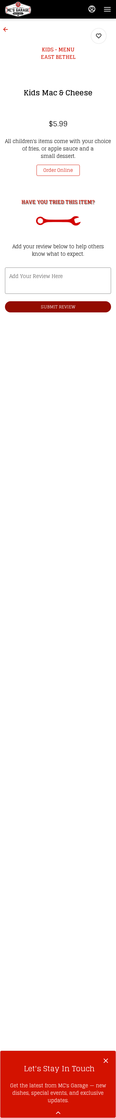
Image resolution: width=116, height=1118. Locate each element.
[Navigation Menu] (107, 9)
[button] (7, 29)
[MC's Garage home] (33, 9)
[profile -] (92, 9)
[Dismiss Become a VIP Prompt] (105, 1060)
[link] (58, 170)
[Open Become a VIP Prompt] (58, 1112)
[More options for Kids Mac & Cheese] (98, 35)
